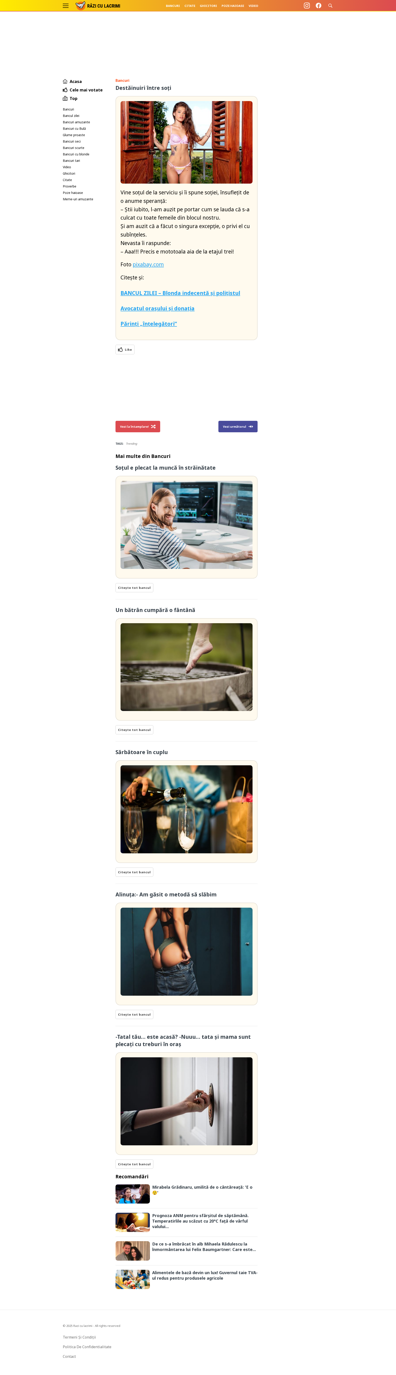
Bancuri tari (71, 160)
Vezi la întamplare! (134, 426)
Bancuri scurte (73, 148)
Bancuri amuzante (76, 122)
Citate (189, 6)
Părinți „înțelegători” (149, 323)
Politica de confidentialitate (87, 1346)
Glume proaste (74, 135)
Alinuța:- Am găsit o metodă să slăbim (166, 894)
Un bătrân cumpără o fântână (155, 610)
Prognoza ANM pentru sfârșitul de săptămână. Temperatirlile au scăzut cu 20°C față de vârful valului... (200, 1221)
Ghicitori (208, 6)
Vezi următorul (234, 426)
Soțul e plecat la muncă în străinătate (166, 467)
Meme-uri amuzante (78, 199)
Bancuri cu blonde (76, 154)
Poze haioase (233, 6)
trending (131, 444)
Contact (69, 1356)
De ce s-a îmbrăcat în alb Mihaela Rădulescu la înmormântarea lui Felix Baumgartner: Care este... (204, 1246)
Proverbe (69, 186)
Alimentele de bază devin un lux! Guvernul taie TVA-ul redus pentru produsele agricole (205, 1275)
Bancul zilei (71, 115)
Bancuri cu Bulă (74, 128)
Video (253, 6)
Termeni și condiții (79, 1337)
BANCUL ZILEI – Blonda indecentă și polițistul (180, 293)
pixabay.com (148, 264)
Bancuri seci (72, 141)
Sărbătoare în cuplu (142, 752)
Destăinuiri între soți (143, 87)
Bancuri (173, 6)
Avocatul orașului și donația (158, 308)
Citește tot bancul (134, 588)
